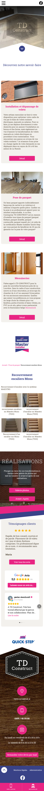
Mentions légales (20, 770)
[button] (5, 606)
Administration (36, 770)
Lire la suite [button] (13, 615)
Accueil (4, 365)
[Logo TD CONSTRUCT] (22, 27)
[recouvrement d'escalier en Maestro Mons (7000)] (32, 400)
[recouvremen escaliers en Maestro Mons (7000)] (11, 400)
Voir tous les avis (22, 562)
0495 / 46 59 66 (22, 718)
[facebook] (41, 3)
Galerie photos (22, 490)
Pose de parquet (14, 365)
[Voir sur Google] (10, 598)
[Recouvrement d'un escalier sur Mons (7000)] (11, 425)
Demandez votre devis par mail (22, 755)
